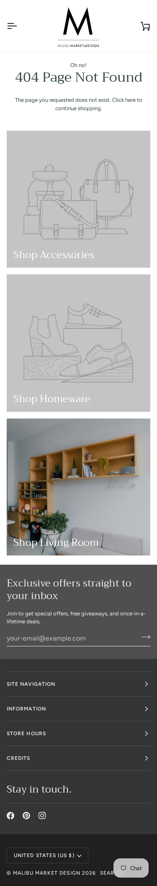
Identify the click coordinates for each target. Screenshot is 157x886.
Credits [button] (19, 758)
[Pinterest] (26, 815)
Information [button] (26, 709)
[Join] (143, 637)
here (130, 100)
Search (111, 873)
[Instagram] (42, 815)
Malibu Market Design (46, 873)
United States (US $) (44, 855)
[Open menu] (19, 26)
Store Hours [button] (26, 733)
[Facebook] (10, 815)
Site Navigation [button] (31, 684)
